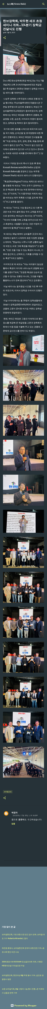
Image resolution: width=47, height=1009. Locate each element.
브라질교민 (8, 791)
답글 (13, 823)
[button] (4, 38)
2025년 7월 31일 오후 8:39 (25, 815)
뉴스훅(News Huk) (16, 4)
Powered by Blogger (25, 1005)
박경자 (15, 812)
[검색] (43, 4)
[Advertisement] (23, 894)
